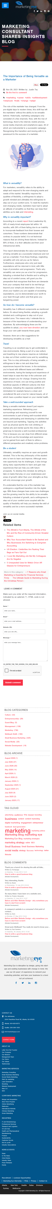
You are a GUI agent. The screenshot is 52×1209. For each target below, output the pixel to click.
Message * (7, 638)
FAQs (26, 1181)
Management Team (8, 1057)
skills (28, 98)
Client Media (6, 1158)
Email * (5, 617)
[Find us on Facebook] (34, 11)
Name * (5, 606)
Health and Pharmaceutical (10, 1131)
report (25, 221)
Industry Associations (9, 1145)
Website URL (7, 627)
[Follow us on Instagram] (45, 11)
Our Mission (6, 1054)
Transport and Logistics (9, 1126)
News (3, 1153)
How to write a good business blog (18, 874)
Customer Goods (7, 1140)
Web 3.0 (4, 1088)
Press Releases (7, 1163)
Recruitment (6, 1178)
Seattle (24, 1185)
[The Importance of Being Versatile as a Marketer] (26, 154)
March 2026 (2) (11, 777)
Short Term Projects (8, 1102)
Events (4, 1165)
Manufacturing (6, 1133)
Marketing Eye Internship (12, 1181)
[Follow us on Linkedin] (41, 11)
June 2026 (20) (11, 766)
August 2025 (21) (12, 789)
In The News (6, 1156)
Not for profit (6, 1142)
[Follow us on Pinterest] (48, 11)
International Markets (8, 1109)
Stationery (5, 1106)
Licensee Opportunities (22, 1178)
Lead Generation (7, 1082)
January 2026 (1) (12, 781)
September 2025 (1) (13, 785)
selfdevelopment (40, 98)
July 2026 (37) (10, 762)
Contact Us (43, 1181)
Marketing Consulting (9, 1072)
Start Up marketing (8, 1079)
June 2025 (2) (10, 796)
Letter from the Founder (9, 1050)
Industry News (6, 1160)
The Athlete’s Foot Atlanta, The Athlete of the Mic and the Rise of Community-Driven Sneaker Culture (28, 533)
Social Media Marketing (10, 1077)
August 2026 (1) (11, 758)
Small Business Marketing (10, 1075)
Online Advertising (8, 1104)
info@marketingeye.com (12, 1032)
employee (8, 101)
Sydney (6, 1188)
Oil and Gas (6, 1129)
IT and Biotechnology (9, 1122)
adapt (33, 101)
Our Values (5, 1061)
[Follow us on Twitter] (37, 11)
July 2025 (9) (10, 793)
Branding (5, 1084)
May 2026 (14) (11, 770)
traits (17, 101)
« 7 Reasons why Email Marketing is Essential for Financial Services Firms (25, 575)
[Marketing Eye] (26, 5)
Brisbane (39, 1185)
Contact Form (8, 1040)
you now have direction (29, 327)
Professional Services (9, 1124)
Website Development (11, 877)
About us (6, 1046)
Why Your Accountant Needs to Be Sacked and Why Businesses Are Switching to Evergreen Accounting (27, 542)
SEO (3, 1091)
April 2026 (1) (10, 773)
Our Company (6, 1052)
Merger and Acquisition (9, 1099)
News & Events (8, 1150)
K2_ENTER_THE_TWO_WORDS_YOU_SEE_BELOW (20, 664)
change (25, 101)
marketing (11, 98)
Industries (6, 1118)
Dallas (31, 1185)
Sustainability (6, 1138)
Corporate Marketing (11, 1096)
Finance (4, 1136)
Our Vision (5, 1059)
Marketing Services (10, 1069)
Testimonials (6, 1064)
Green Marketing (7, 1113)
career (21, 98)
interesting (28, 212)
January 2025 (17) (12, 800)
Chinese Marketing (8, 1111)
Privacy (33, 1181)
